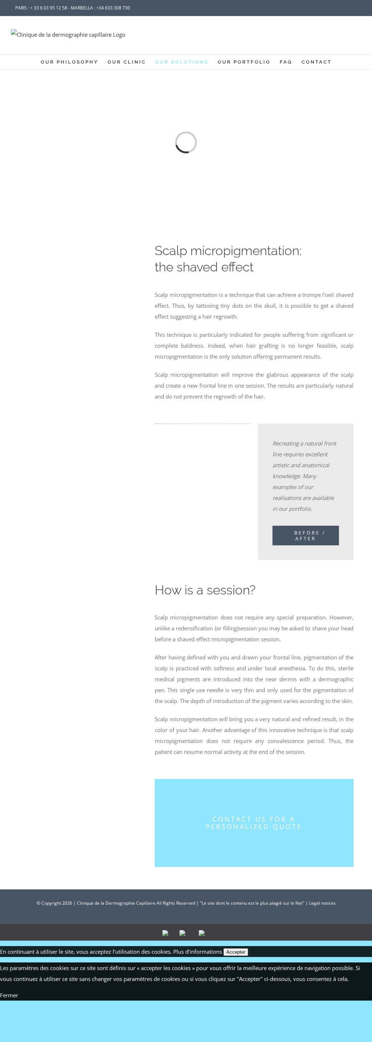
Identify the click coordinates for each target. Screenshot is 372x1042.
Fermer (9, 995)
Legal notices (322, 903)
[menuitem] (74, 62)
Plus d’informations (197, 951)
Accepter (235, 952)
